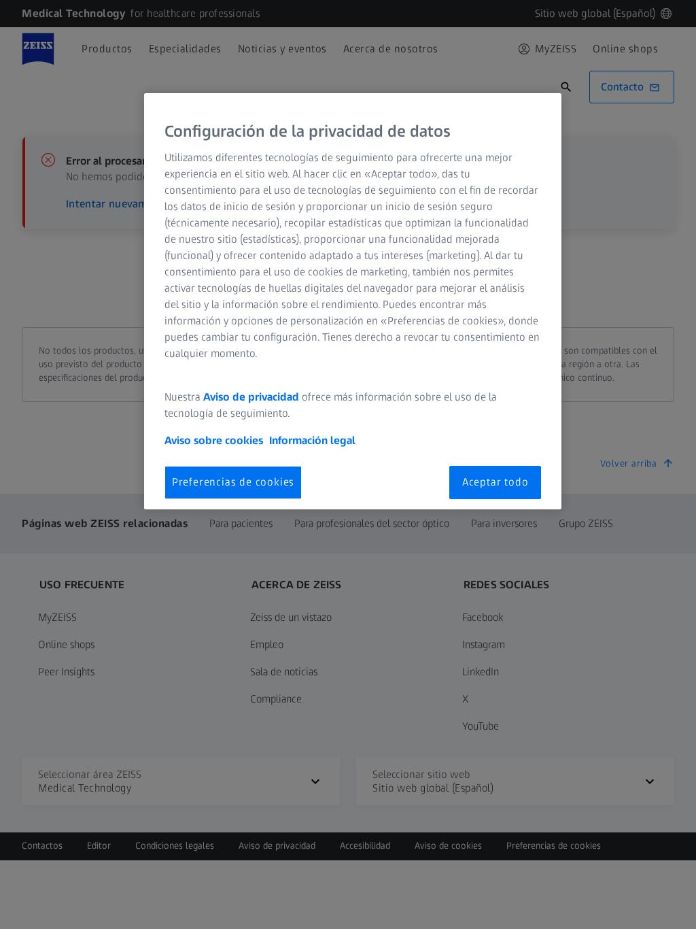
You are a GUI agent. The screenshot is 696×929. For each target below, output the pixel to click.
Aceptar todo (495, 481)
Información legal (312, 440)
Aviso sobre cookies (213, 440)
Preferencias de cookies (233, 481)
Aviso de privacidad (251, 396)
